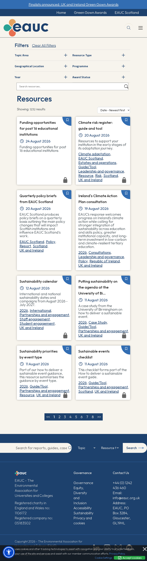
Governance (83, 482)
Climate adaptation (94, 154)
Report (25, 246)
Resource (85, 175)
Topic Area (22, 55)
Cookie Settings (103, 557)
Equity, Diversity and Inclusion (80, 495)
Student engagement (37, 323)
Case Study (98, 322)
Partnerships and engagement (44, 314)
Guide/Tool (87, 167)
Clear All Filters (44, 45)
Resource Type (82, 55)
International (40, 310)
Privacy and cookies (83, 520)
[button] (9, 552)
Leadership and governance (101, 171)
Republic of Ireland (104, 261)
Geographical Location (29, 66)
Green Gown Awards (90, 12)
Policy (50, 241)
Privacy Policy (117, 553)
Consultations (100, 252)
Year (17, 77)
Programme (80, 66)
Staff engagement (35, 319)
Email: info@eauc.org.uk (122, 495)
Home (61, 12)
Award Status (81, 77)
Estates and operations (97, 162)
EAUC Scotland (127, 12)
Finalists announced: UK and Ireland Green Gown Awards (73, 4)
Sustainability (83, 513)
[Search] (126, 86)
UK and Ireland (32, 250)
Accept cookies (132, 558)
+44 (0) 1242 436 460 (122, 485)
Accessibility (83, 508)
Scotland (110, 175)
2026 (82, 252)
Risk (98, 175)
